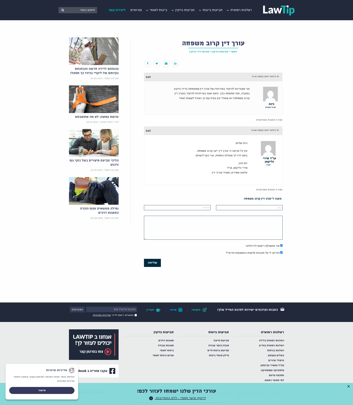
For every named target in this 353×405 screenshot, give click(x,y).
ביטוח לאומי (167, 350)
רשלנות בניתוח (275, 350)
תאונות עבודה (166, 345)
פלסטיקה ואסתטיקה (272, 370)
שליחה (152, 263)
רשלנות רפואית (272, 332)
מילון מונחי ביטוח (219, 355)
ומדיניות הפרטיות (102, 315)
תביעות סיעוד (221, 340)
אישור (42, 390)
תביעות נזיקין (164, 332)
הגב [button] (148, 77)
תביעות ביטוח (218, 332)
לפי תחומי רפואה (274, 380)
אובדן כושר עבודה (218, 345)
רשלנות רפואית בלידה (271, 340)
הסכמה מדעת (276, 375)
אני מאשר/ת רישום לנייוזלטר (262, 246)
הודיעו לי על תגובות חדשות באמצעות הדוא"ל (253, 253)
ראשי (234, 51)
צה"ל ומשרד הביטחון (272, 365)
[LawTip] (279, 10)
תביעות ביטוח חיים (218, 350)
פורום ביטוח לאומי (163, 355)
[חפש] (62, 10)
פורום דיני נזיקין (199, 51)
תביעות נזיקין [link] (220, 51)
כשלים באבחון (276, 355)
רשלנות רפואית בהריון (271, 345)
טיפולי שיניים (276, 360)
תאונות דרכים (166, 340)
